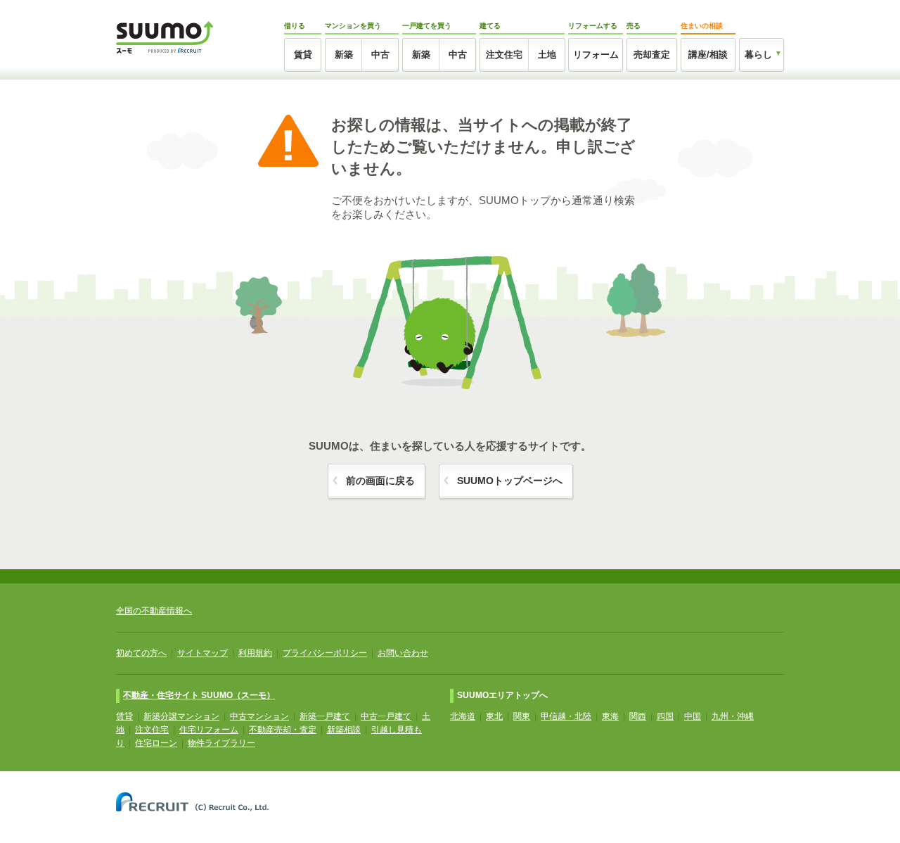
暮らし (758, 54)
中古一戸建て (386, 716)
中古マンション (259, 716)
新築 (344, 54)
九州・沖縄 (733, 716)
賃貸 (303, 54)
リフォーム (596, 54)
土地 (547, 54)
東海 (610, 716)
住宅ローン (156, 743)
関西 (637, 716)
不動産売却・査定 (282, 730)
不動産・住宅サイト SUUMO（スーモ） (199, 695)
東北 (494, 716)
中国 (692, 716)
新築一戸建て (325, 716)
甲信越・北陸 (566, 716)
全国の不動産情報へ (154, 611)
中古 (380, 54)
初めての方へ (141, 653)
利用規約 (255, 653)
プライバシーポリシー (325, 653)
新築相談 (344, 730)
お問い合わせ (403, 653)
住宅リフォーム (208, 730)
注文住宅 (504, 54)
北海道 (462, 716)
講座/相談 (708, 54)
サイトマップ (202, 653)
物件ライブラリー (221, 743)
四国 (665, 716)
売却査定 (652, 54)
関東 (521, 716)
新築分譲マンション (181, 716)
